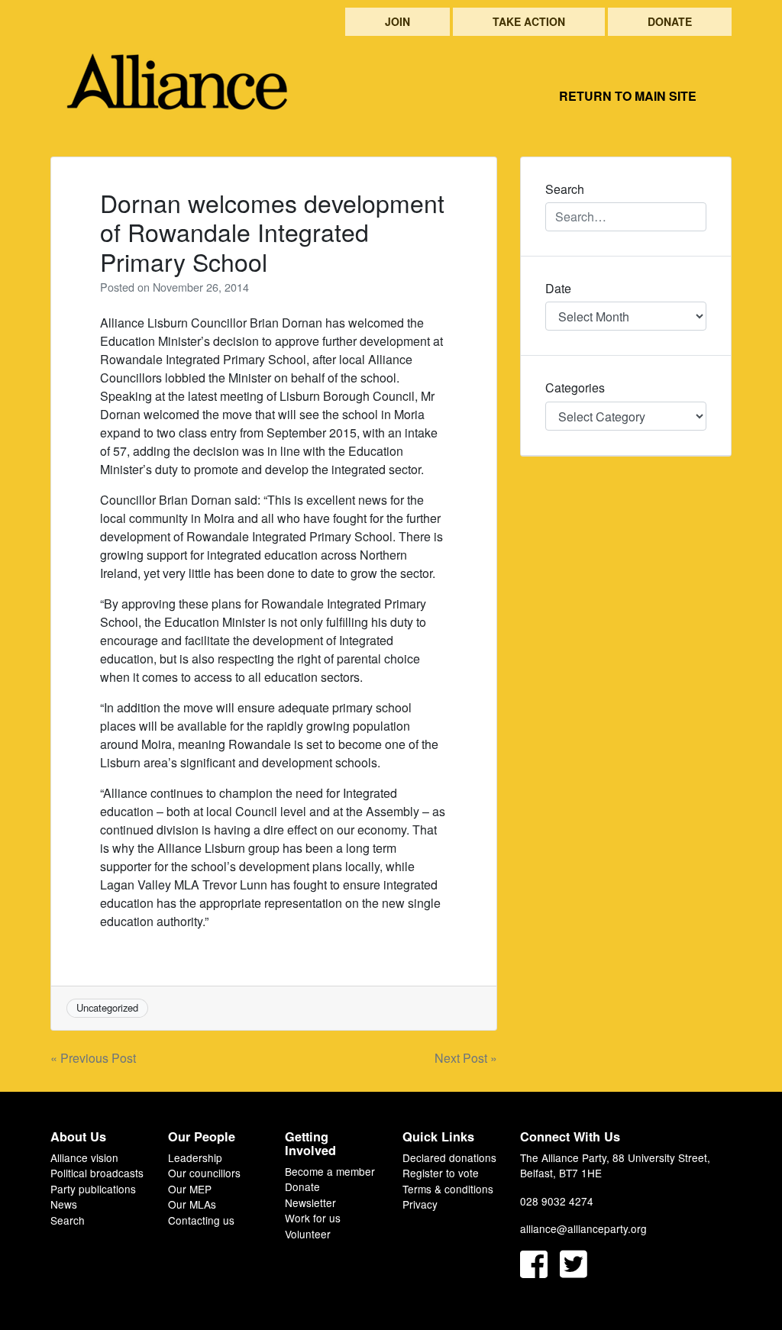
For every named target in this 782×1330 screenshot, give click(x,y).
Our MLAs (192, 1204)
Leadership (195, 1157)
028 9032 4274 (556, 1201)
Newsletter (310, 1202)
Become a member (330, 1171)
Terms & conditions (447, 1188)
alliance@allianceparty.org (583, 1228)
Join (397, 21)
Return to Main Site (627, 96)
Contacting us (201, 1220)
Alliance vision (84, 1157)
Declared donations (449, 1157)
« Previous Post (93, 1058)
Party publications (93, 1188)
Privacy (420, 1204)
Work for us (313, 1217)
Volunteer (308, 1233)
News (63, 1204)
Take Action (529, 21)
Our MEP (190, 1188)
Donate (670, 21)
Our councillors (204, 1172)
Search (67, 1220)
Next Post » (466, 1058)
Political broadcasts (97, 1172)
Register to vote (440, 1172)
